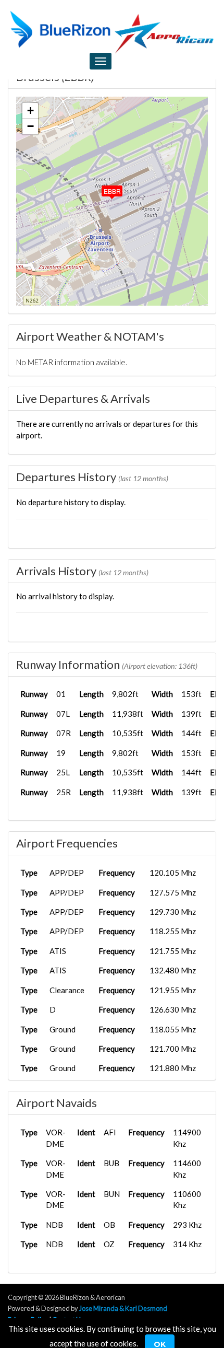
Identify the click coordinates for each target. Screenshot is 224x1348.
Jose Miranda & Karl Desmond (123, 1308)
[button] (105, 188)
